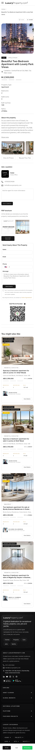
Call (16, 748)
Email (4, 257)
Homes (7, 640)
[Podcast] (16, 676)
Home (3, 9)
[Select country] (6, 267)
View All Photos (25, 50)
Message (5, 271)
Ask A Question (7, 203)
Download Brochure (8, 238)
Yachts (14, 644)
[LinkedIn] (4, 676)
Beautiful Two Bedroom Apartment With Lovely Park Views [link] (17, 13)
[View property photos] (17, 38)
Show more (5, 137)
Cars (24, 640)
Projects (16, 640)
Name (4, 249)
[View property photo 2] (13, 147)
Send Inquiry (9, 286)
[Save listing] (31, 339)
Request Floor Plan (25, 158)
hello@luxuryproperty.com (12, 668)
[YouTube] (7, 676)
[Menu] (2, 3)
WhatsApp (27, 748)
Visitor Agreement (26, 297)
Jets (6, 644)
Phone (5, 264)
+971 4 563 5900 (9, 665)
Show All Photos (8, 158)
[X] (13, 676)
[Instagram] (10, 676)
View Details (27, 399)
